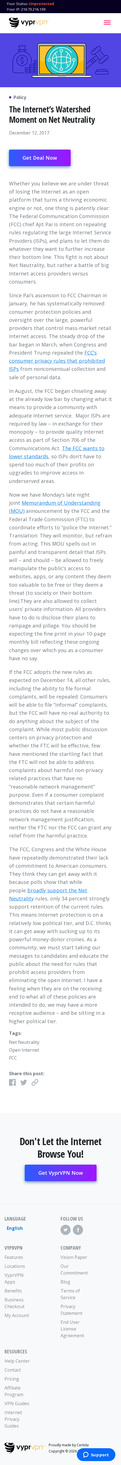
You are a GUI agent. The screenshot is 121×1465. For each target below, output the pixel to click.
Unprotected (41, 3)
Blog (65, 1282)
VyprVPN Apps (14, 1278)
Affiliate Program (14, 1391)
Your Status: (17, 3)
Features (14, 1257)
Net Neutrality (24, 1042)
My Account (17, 1315)
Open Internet (24, 1050)
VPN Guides (17, 1403)
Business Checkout (14, 1303)
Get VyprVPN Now (60, 1172)
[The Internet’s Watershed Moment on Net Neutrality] (60, 60)
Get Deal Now (40, 157)
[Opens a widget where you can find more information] (96, 1455)
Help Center (17, 1361)
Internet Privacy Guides (13, 1419)
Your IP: (13, 9)
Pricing (12, 1379)
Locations (15, 1266)
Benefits (13, 1291)
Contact (13, 1370)
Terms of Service (70, 1294)
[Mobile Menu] (107, 22)
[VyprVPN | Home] (29, 23)
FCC (13, 1058)
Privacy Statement (71, 1309)
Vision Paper (73, 1257)
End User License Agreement (72, 1329)
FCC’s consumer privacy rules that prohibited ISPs (57, 360)
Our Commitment (74, 1269)
